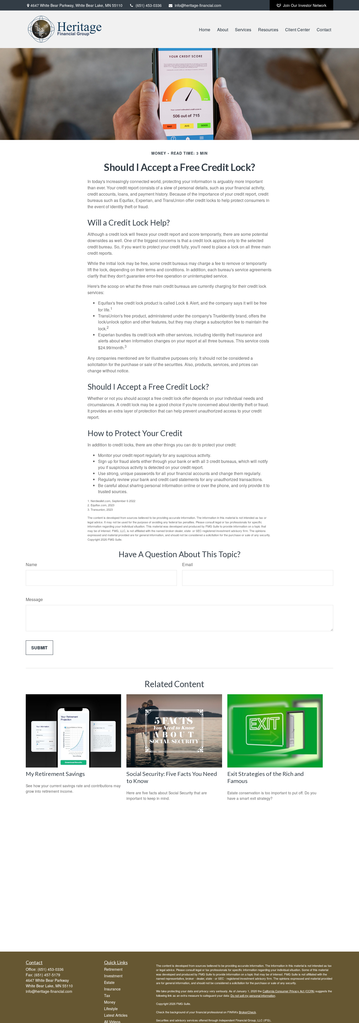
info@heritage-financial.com (198, 5)
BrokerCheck (247, 1012)
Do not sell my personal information (252, 995)
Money (109, 1002)
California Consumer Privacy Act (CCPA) (289, 991)
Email (187, 564)
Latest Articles (115, 1015)
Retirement (113, 969)
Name (31, 564)
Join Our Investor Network (304, 5)
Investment (113, 975)
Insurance (112, 988)
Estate (109, 982)
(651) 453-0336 (149, 5)
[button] (204, 29)
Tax (107, 995)
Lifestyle (111, 1008)
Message (34, 599)
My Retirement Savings (55, 773)
